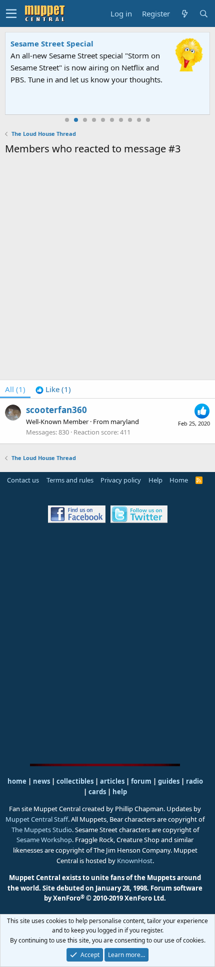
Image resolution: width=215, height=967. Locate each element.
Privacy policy (120, 480)
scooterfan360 (56, 410)
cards (97, 791)
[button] (11, 13)
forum (141, 781)
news (41, 781)
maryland (124, 421)
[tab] (53, 389)
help (119, 791)
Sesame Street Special (52, 43)
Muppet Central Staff (37, 819)
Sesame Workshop (44, 839)
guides (169, 781)
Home (179, 480)
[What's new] (184, 13)
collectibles (75, 781)
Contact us (23, 480)
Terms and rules (70, 480)
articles (113, 781)
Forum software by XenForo (123, 893)
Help (155, 480)
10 (148, 120)
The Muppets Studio (42, 829)
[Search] (203, 13)
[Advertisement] (107, 269)
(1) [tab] (15, 389)
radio (194, 781)
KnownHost (134, 860)
